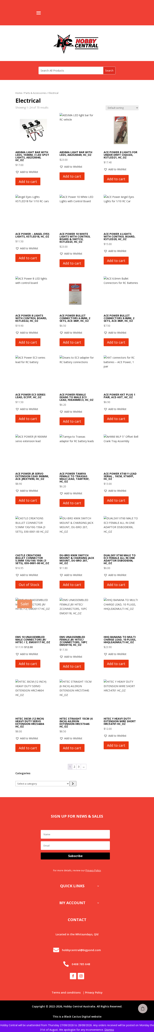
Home (18, 93)
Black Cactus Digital (77, 1016)
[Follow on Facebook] (73, 976)
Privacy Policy (93, 870)
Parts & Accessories (35, 93)
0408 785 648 (81, 964)
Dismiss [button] (109, 1029)
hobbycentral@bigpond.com (81, 950)
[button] (26, 172)
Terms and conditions (66, 992)
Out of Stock (29, 584)
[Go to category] (72, 783)
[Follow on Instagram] (81, 976)
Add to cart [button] (28, 181)
